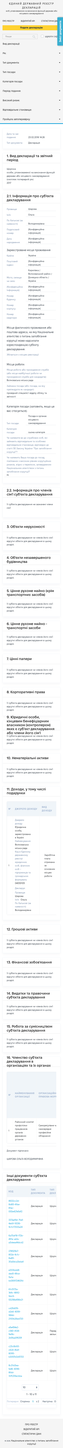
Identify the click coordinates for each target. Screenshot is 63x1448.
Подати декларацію (31, 27)
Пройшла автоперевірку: (16, 119)
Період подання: (12, 91)
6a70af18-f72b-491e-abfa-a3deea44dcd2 (16, 1239)
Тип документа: (11, 62)
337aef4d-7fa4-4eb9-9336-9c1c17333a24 (16, 1223)
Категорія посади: (13, 81)
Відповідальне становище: (17, 109)
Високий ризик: (11, 100)
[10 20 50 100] (30, 1387)
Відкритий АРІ (28, 21)
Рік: (4, 53)
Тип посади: (9, 72)
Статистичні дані (50, 21)
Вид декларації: (11, 43)
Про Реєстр (8, 21)
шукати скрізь (52, 36)
